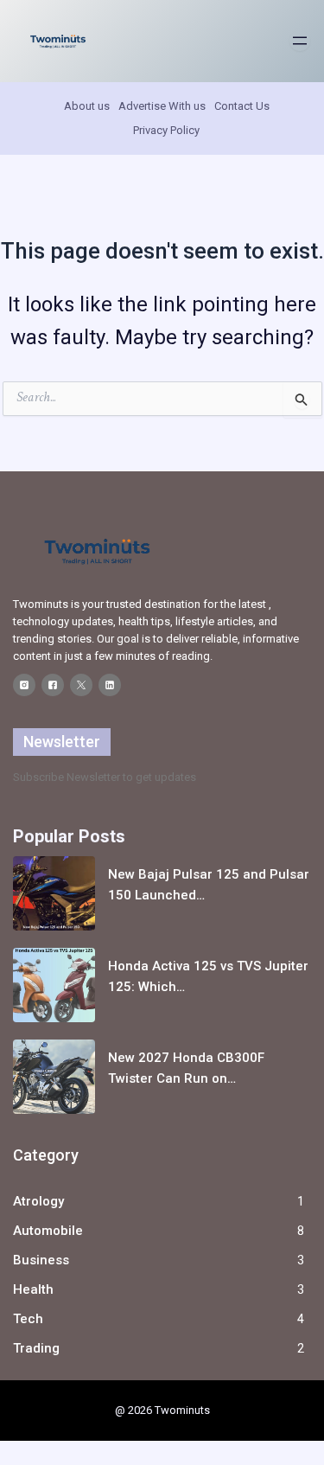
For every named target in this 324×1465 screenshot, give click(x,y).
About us (87, 105)
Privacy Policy (166, 130)
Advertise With (154, 105)
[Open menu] (299, 40)
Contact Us (242, 105)
